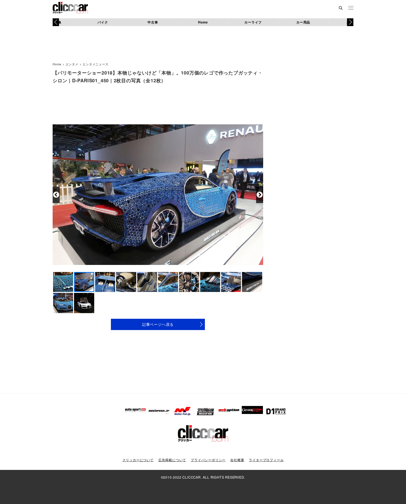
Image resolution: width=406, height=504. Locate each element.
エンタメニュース (95, 64)
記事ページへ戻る (158, 324)
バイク (103, 22)
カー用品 (303, 22)
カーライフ (253, 22)
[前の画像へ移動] (56, 195)
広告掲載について (172, 459)
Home (203, 22)
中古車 (153, 22)
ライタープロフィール (266, 459)
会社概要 (237, 459)
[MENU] (350, 8)
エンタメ (72, 64)
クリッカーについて (138, 459)
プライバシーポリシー (208, 459)
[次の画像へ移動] (259, 195)
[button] (350, 22)
